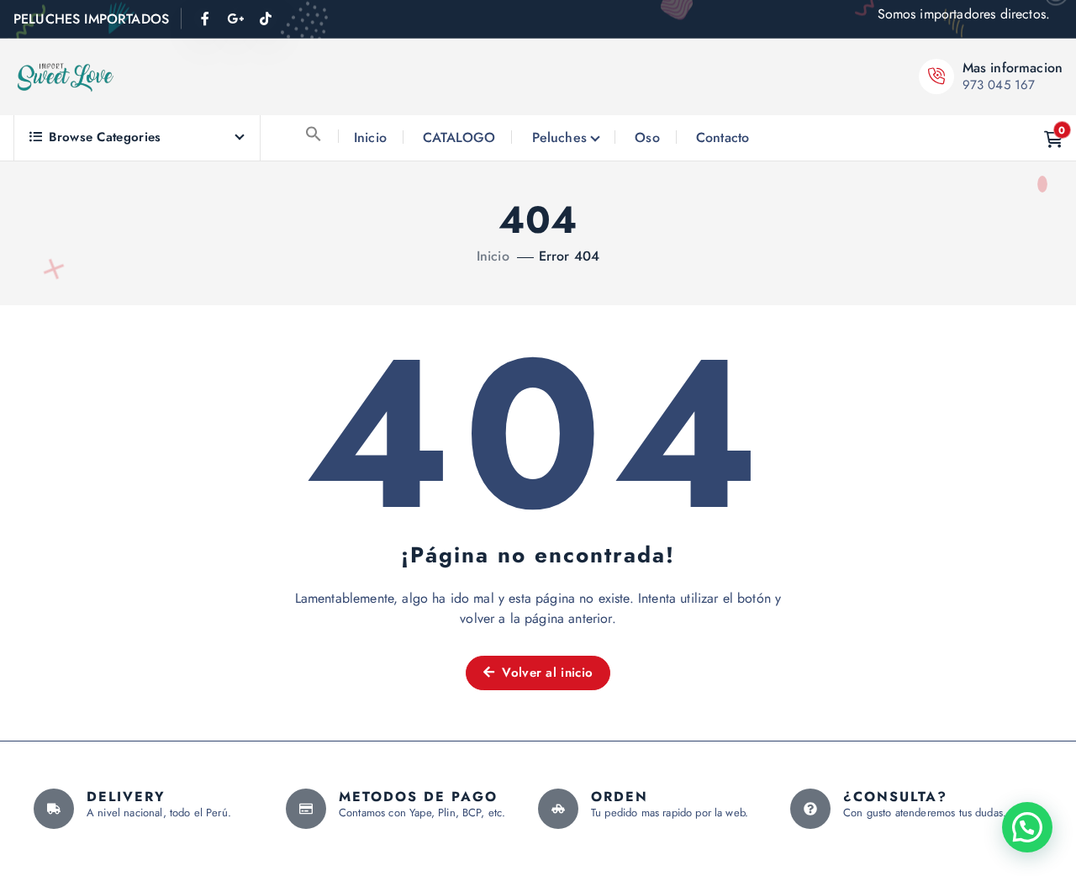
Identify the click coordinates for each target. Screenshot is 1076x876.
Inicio (370, 137)
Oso (647, 137)
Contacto (722, 137)
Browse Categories (105, 137)
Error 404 (569, 256)
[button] (313, 133)
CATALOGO (459, 137)
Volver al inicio (545, 672)
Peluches (559, 137)
